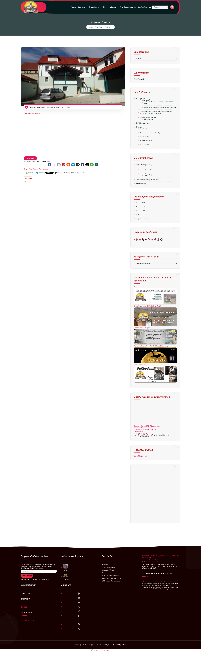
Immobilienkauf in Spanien (149, 170)
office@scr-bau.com (141, 433)
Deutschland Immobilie (37, 107)
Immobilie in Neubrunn (103, 27)
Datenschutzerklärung (108, 567)
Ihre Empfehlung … (142, 203)
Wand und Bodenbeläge (148, 117)
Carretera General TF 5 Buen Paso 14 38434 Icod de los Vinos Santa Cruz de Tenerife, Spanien (147, 427)
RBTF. (123, 645)
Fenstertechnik (145, 100)
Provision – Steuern (142, 207)
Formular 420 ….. (142, 211)
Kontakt (113, 7)
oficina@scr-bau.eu (155, 562)
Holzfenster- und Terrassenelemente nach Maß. (160, 107)
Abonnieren (27, 576)
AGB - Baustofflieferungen (110, 575)
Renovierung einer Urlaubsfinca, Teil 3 (147, 306)
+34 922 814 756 (140, 431)
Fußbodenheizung (140, 365)
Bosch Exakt (144, 137)
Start (91, 27)
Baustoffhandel (141, 98)
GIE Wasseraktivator (143, 123)
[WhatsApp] (156, 239)
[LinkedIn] (138, 239)
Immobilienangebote (143, 164)
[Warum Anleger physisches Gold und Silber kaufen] (155, 355)
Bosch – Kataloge (146, 129)
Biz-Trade (24, 607)
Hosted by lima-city (140, 456)
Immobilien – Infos (146, 166)
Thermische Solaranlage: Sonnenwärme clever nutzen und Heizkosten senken (156, 112)
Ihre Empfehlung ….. (128, 7)
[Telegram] (159, 239)
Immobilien (51, 107)
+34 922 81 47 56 (151, 559)
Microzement (148, 119)
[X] (147, 239)
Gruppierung (94, 7)
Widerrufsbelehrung (108, 570)
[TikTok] (153, 239)
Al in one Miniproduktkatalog (150, 133)
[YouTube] (144, 239)
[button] (49, 164)
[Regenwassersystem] (155, 296)
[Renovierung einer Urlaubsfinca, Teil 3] (155, 316)
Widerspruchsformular (108, 573)
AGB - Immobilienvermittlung (111, 581)
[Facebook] (135, 239)
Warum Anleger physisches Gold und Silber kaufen (151, 346)
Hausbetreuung (141, 183)
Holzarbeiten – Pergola (142, 328)
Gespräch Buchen (142, 219)
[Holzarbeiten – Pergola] (155, 336)
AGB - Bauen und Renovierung (112, 578)
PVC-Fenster (144, 145)
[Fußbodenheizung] (155, 374)
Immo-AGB (148, 175)
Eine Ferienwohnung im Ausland (147, 179)
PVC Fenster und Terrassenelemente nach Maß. (159, 102)
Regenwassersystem (140, 287)
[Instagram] (150, 239)
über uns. (81, 7)
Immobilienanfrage (146, 174)
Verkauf (67, 107)
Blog (104, 7)
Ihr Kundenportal (144, 7)
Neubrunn (59, 107)
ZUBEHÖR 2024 (146, 141)
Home (73, 7)
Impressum (105, 564)
